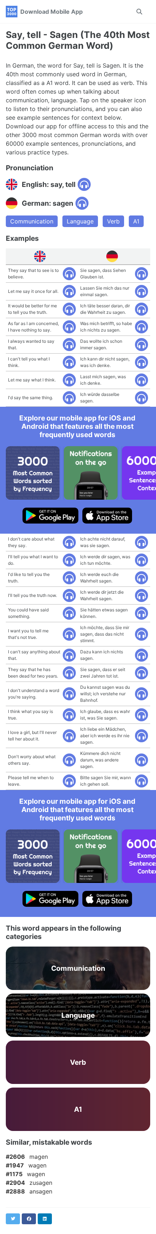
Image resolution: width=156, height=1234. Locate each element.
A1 (136, 221)
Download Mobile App (51, 11)
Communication (31, 221)
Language (80, 221)
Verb (113, 221)
